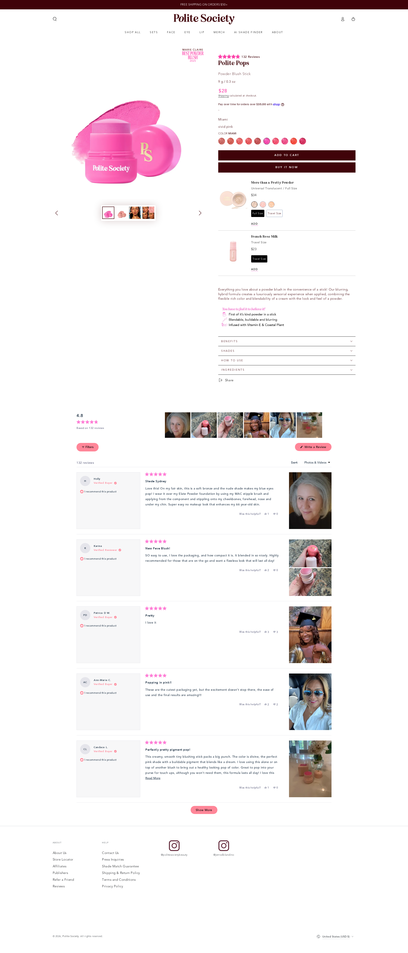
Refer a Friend (63, 880)
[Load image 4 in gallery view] (148, 213)
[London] (275, 141)
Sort (294, 463)
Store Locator (63, 859)
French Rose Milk (264, 236)
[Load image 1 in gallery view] (108, 213)
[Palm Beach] (230, 141)
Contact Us (110, 853)
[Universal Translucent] (254, 204)
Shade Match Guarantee (120, 866)
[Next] (199, 213)
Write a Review (317, 447)
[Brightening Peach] (271, 204)
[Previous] (57, 213)
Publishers (60, 873)
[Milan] (302, 141)
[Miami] (266, 141)
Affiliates (60, 866)
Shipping (223, 95)
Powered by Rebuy (286, 279)
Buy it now (286, 167)
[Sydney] (257, 141)
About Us (60, 853)
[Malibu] (248, 141)
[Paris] (239, 141)
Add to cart (286, 155)
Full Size (257, 213)
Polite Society (70, 936)
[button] (55, 19)
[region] (244, 425)
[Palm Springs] (293, 141)
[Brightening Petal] (263, 204)
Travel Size (274, 213)
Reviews (59, 886)
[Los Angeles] (284, 141)
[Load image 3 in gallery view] (135, 213)
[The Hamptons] (221, 141)
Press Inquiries (113, 859)
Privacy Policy (112, 886)
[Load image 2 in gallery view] (122, 213)
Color (227, 133)
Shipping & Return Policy (121, 873)
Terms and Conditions (119, 880)
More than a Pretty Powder (272, 182)
